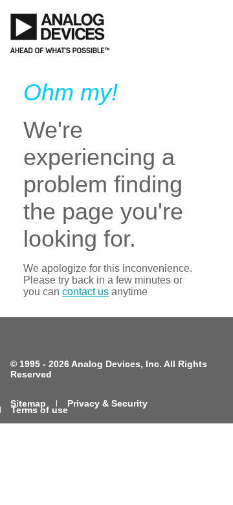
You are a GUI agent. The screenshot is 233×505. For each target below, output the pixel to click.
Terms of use (39, 410)
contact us (85, 291)
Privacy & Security (107, 403)
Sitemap (28, 403)
